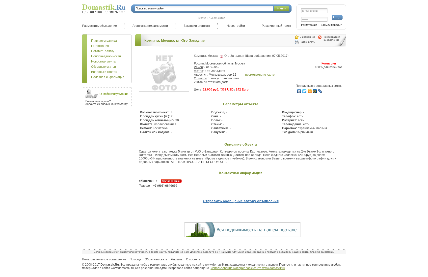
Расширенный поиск (276, 26)
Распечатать (307, 41)
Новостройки (236, 26)
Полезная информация (107, 77)
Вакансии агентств (197, 26)
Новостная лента (103, 61)
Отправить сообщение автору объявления (241, 201)
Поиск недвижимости (106, 56)
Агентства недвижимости (150, 26)
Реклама (177, 259)
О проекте (193, 259)
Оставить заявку (102, 51)
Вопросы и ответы (104, 72)
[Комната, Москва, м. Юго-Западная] (164, 90)
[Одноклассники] (309, 91)
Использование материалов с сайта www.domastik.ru (248, 268)
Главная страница (104, 40)
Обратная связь (156, 259)
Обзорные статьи (103, 66)
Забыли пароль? (331, 24)
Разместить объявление (99, 26)
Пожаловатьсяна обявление (331, 38)
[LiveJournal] (320, 91)
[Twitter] (304, 91)
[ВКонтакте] (299, 91)
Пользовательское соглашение (104, 259)
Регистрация (309, 24)
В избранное (307, 36)
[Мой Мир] (315, 91)
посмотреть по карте (260, 74)
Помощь (135, 259)
